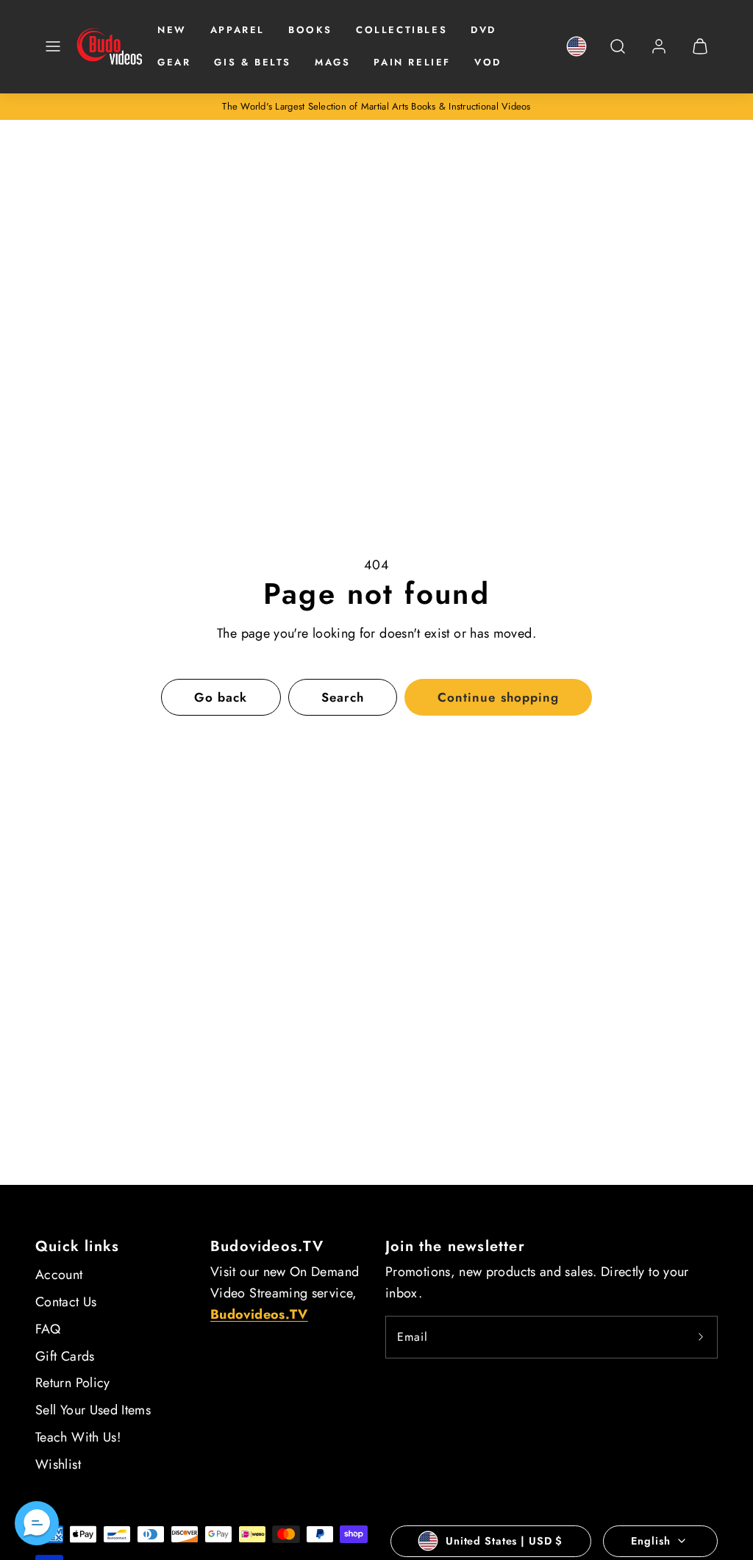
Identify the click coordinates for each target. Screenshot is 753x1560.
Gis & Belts (252, 62)
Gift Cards (65, 1356)
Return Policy (72, 1382)
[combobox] (617, 54)
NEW (172, 30)
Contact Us (66, 1301)
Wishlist (58, 1464)
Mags (332, 62)
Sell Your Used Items (93, 1410)
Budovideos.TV (267, 1246)
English (650, 1541)
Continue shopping (498, 697)
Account (59, 1274)
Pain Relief (412, 62)
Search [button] (342, 697)
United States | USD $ (504, 1541)
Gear (173, 62)
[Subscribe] (701, 1337)
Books (310, 30)
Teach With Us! (78, 1437)
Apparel (237, 30)
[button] (53, 46)
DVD (483, 30)
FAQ (47, 1329)
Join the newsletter (455, 1246)
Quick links (77, 1246)
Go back (220, 697)
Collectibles (401, 30)
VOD (488, 62)
